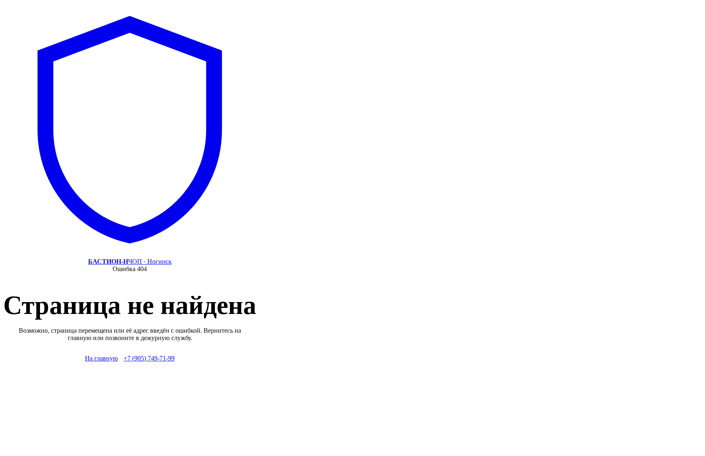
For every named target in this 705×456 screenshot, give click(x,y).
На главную (101, 358)
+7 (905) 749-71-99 (149, 358)
